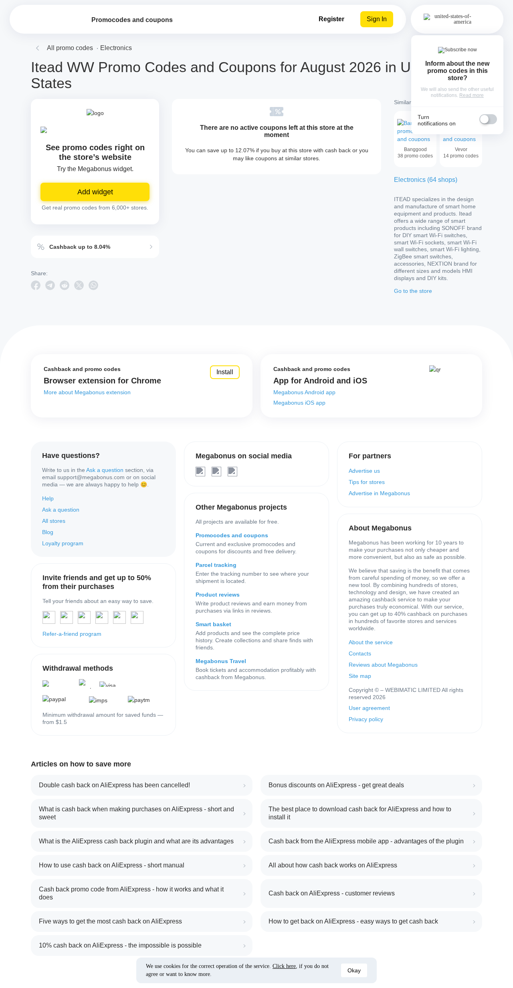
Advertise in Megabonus (379, 493)
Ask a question (104, 470)
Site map (360, 676)
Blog (47, 532)
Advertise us (364, 471)
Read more (471, 95)
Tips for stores (367, 482)
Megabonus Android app (304, 392)
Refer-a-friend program (71, 634)
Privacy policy (366, 719)
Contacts (360, 653)
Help (48, 498)
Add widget (95, 192)
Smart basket (213, 624)
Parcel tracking (216, 565)
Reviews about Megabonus (383, 664)
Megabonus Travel (221, 661)
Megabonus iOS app (299, 402)
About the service (371, 642)
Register (331, 19)
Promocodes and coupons (232, 535)
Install (224, 372)
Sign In (377, 19)
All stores (53, 521)
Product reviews (218, 594)
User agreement (369, 708)
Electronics (116, 47)
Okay (354, 970)
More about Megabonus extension (87, 392)
